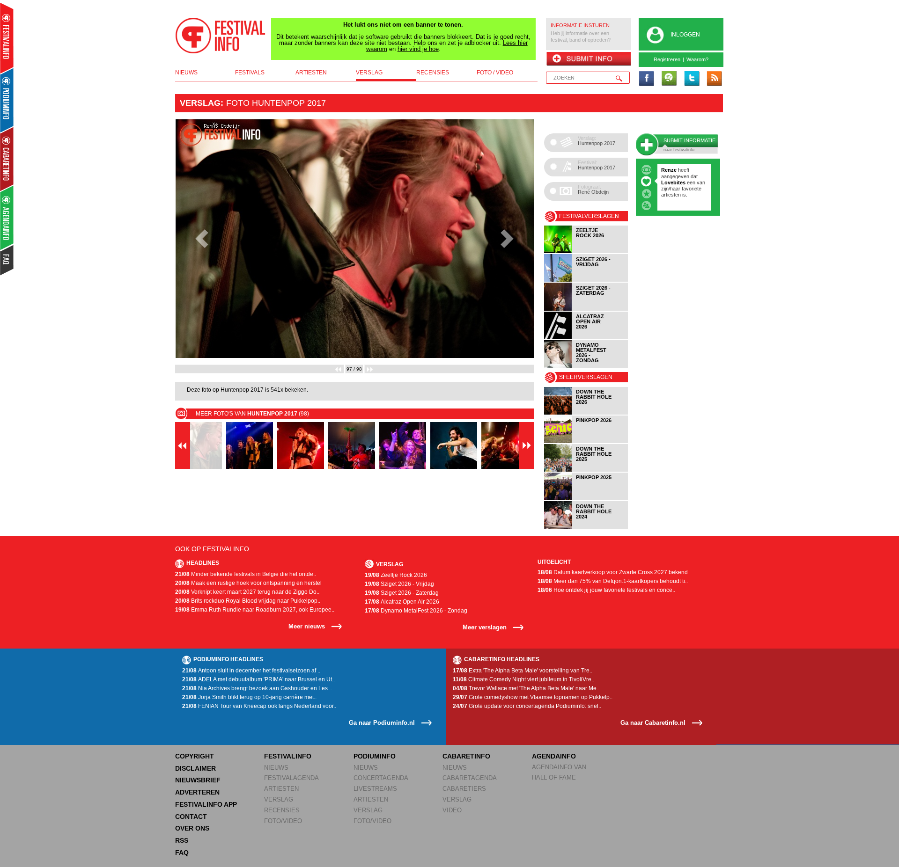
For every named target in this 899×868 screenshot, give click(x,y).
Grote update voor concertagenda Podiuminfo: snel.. (527, 706)
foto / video (495, 72)
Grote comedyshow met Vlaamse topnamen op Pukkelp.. (532, 697)
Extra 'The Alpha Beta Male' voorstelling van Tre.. (522, 670)
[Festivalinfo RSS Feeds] (714, 79)
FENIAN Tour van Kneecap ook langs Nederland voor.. (259, 706)
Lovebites (674, 182)
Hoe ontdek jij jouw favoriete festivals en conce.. (606, 590)
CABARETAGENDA (469, 777)
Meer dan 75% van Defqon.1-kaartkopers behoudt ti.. (613, 581)
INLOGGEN (685, 34)
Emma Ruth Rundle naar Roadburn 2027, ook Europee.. (254, 610)
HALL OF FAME (554, 777)
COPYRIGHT (194, 756)
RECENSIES (282, 810)
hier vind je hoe (418, 48)
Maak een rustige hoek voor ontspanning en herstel (248, 583)
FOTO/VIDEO (283, 820)
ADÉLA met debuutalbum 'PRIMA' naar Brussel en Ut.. (258, 679)
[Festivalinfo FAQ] (7, 260)
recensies (432, 72)
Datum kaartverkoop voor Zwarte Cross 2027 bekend (613, 572)
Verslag (200, 103)
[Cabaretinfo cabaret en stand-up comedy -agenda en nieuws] (7, 158)
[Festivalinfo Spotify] (669, 79)
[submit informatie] (588, 59)
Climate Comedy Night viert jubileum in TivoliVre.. (523, 679)
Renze (669, 170)
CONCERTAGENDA (381, 777)
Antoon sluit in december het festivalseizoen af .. (251, 670)
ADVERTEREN (197, 792)
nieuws (186, 72)
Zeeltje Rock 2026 (396, 575)
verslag (369, 72)
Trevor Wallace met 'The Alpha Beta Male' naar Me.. (526, 688)
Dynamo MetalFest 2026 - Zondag (416, 610)
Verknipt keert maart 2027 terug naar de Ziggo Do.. (247, 592)
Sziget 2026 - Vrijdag (399, 584)
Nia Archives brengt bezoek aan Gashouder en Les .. (257, 688)
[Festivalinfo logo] (220, 35)
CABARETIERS (464, 788)
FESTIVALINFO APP (206, 804)
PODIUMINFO (375, 756)
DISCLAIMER (195, 768)
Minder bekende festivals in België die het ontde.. (245, 574)
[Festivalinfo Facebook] (647, 79)
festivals (250, 72)
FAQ (182, 852)
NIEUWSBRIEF (198, 780)
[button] (202, 238)
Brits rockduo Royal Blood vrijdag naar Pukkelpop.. (247, 601)
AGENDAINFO (554, 756)
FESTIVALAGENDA (291, 777)
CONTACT (191, 816)
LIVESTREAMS (375, 788)
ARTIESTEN (281, 788)
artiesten (311, 72)
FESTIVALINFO (287, 756)
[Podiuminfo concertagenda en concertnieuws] (7, 99)
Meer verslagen (485, 627)
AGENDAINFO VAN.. (561, 767)
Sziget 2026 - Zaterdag (402, 593)
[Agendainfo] (7, 218)
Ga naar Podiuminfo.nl (382, 722)
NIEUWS (276, 767)
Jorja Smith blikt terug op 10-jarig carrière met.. (249, 697)
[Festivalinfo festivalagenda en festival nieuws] (7, 38)
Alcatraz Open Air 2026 (402, 602)
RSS (181, 840)
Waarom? (697, 59)
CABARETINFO (466, 756)
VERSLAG (278, 799)
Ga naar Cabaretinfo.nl (652, 722)
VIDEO (452, 810)
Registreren (667, 59)
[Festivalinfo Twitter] (692, 79)
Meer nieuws (306, 626)
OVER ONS (192, 828)
